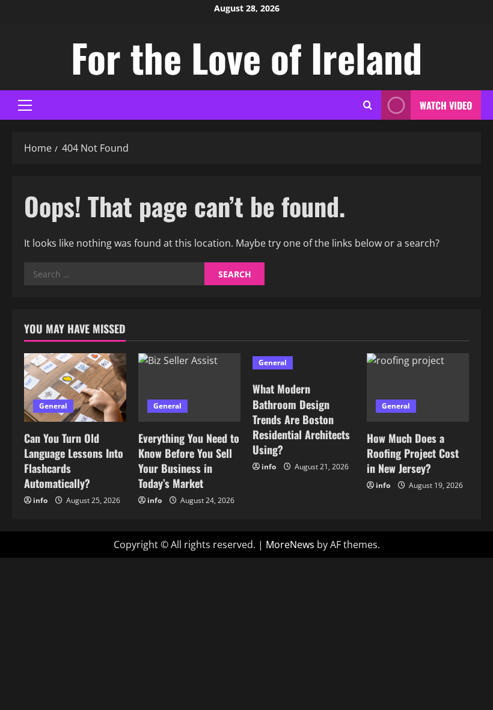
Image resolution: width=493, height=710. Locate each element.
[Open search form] (367, 105)
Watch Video (446, 105)
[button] (25, 105)
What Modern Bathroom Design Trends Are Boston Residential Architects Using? (301, 419)
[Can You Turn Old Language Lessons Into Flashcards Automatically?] (75, 387)
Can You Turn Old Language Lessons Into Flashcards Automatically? (73, 461)
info (40, 500)
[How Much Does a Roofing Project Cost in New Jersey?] (418, 387)
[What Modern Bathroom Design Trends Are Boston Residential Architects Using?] (304, 362)
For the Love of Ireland (246, 57)
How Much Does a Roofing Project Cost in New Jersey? (413, 453)
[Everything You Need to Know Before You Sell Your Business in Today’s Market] (189, 387)
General (53, 406)
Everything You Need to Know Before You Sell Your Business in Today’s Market (188, 461)
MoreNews (290, 544)
